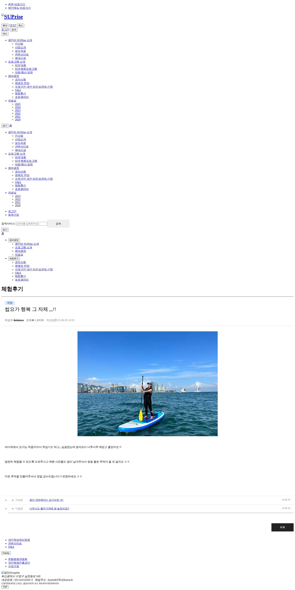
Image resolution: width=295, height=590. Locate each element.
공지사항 (20, 79)
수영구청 (13, 566)
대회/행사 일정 (24, 72)
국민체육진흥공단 (19, 562)
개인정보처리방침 (19, 539)
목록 (282, 527)
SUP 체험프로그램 (26, 68)
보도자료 (20, 51)
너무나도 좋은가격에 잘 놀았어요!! (49, 508)
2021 (17, 116)
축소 (20, 25)
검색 (14, 29)
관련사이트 (22, 54)
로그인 (5, 29)
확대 (5, 25)
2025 (17, 104)
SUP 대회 (20, 65)
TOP (5, 587)
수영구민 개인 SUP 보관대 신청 (34, 86)
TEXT (12, 25)
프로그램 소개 (16, 153)
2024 (17, 107)
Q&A (18, 90)
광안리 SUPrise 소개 (20, 132)
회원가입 (13, 214)
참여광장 (13, 168)
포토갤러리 (22, 97)
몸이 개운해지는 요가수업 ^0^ (47, 500)
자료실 (12, 192)
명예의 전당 (22, 83)
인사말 (19, 43)
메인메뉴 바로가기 (19, 7)
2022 (17, 113)
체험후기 (20, 93)
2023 (17, 110)
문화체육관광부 (17, 559)
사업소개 (20, 47)
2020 (17, 119)
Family (6, 553)
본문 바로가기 (16, 4)
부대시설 (20, 58)
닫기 (5, 229)
